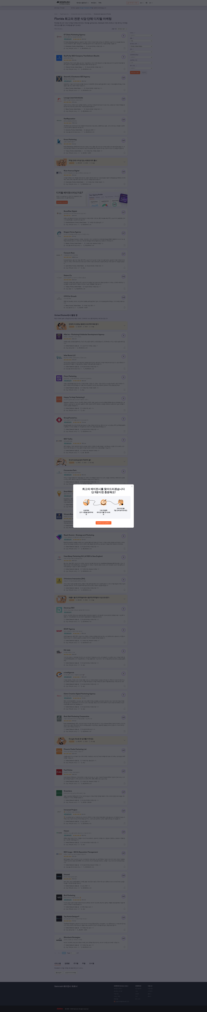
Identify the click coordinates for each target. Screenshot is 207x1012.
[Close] (132, 486)
